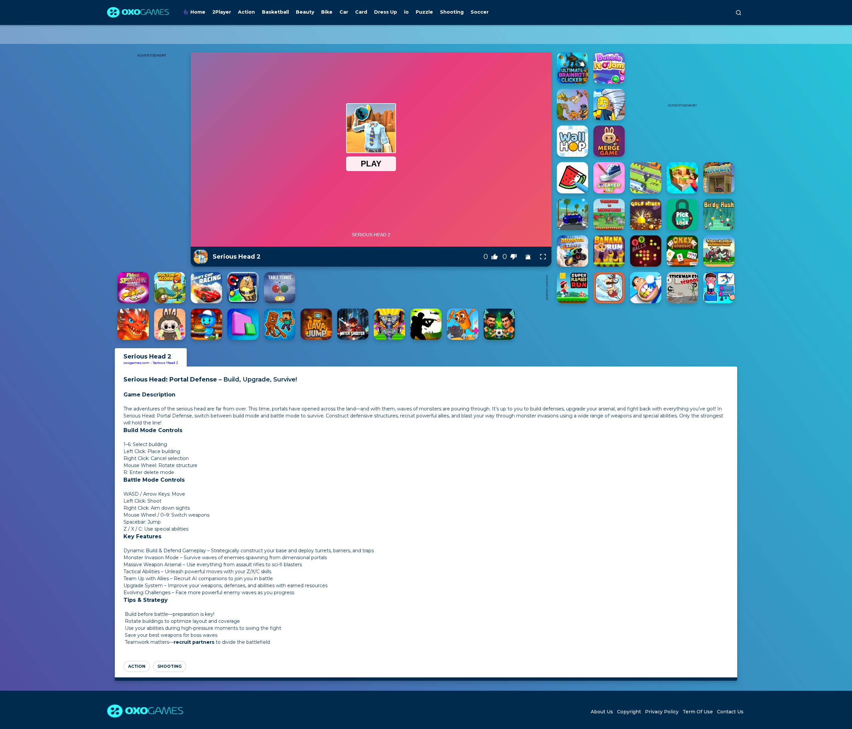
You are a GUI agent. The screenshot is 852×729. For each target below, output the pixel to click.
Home (197, 12)
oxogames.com (136, 363)
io (406, 12)
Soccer (480, 12)
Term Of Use (698, 712)
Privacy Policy (662, 712)
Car (343, 12)
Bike (326, 12)
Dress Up (385, 12)
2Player (221, 12)
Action (246, 12)
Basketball (275, 12)
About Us (602, 712)
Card (361, 12)
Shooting (452, 12)
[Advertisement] (420, 288)
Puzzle (424, 12)
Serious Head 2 (165, 363)
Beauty (305, 12)
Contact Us (730, 712)
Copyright (629, 712)
